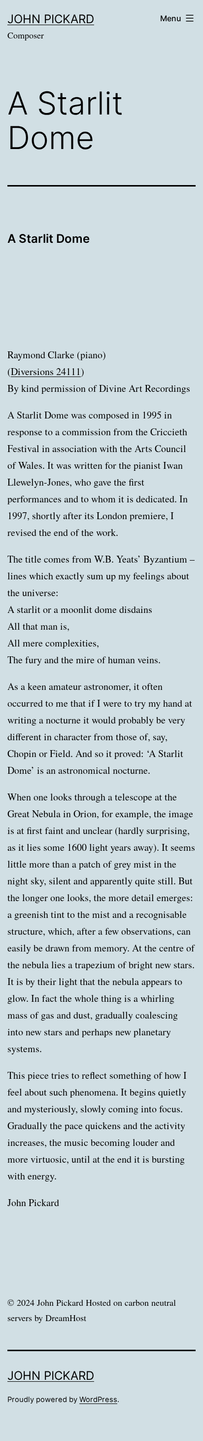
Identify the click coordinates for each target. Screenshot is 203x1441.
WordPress (98, 1399)
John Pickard (50, 19)
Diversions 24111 (46, 371)
